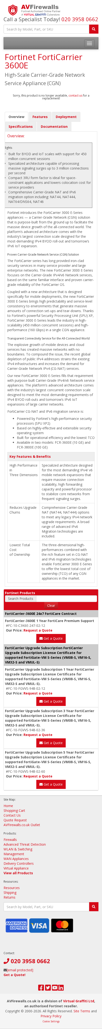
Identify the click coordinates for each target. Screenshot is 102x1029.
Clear (51, 605)
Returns (9, 897)
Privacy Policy (51, 1016)
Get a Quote (53, 638)
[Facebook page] (41, 989)
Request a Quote (37, 630)
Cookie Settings (51, 1021)
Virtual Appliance (16, 868)
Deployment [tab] (66, 116)
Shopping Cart (14, 810)
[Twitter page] (48, 989)
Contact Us (12, 815)
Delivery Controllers (19, 863)
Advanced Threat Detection (25, 844)
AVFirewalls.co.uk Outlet (22, 825)
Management (14, 854)
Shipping (10, 892)
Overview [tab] (16, 116)
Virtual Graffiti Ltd (78, 1001)
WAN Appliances (16, 858)
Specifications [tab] (21, 126)
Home (8, 805)
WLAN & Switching (18, 849)
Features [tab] (40, 116)
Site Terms (82, 1011)
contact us (75, 95)
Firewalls (10, 839)
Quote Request (15, 820)
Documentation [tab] (54, 126)
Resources (12, 887)
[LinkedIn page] (61, 989)
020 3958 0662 (79, 19)
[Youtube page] (55, 989)
